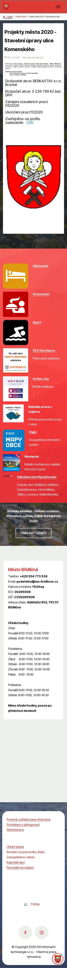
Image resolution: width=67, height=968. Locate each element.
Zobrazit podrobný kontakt (26, 612)
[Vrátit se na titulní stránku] (4, 17)
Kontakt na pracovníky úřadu (26, 852)
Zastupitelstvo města (20, 857)
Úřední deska (15, 847)
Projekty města (21, 17)
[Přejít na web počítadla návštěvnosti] (33, 908)
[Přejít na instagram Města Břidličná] (41, 932)
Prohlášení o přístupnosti (23, 825)
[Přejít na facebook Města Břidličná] (25, 932)
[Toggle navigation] (58, 6)
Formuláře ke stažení (20, 867)
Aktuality (10, 17)
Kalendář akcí (16, 862)
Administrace (15, 830)
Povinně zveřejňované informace (28, 819)
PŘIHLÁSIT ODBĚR (33, 533)
